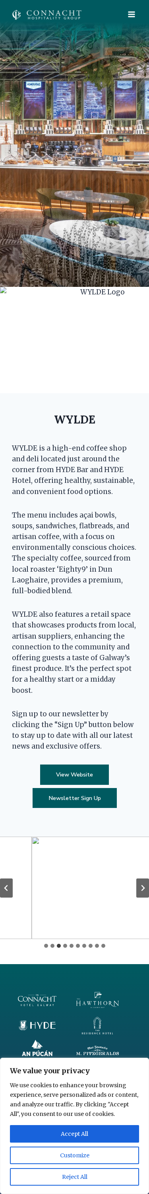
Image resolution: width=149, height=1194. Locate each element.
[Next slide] (142, 888)
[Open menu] (131, 14)
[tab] (46, 946)
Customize (74, 1155)
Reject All (74, 1176)
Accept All (74, 1133)
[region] (74, 1126)
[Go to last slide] (6, 888)
